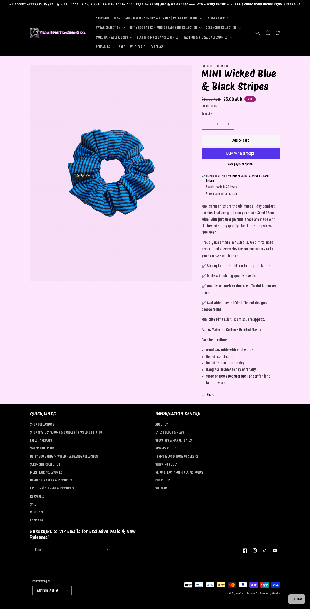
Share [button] (210, 395)
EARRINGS (36, 520)
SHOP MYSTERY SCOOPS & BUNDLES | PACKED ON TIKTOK (66, 432)
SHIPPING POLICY (166, 464)
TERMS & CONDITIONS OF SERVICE (176, 456)
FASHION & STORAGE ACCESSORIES (52, 488)
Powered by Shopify (270, 593)
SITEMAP (161, 488)
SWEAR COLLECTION (42, 448)
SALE (33, 504)
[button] (163, 18)
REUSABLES (37, 496)
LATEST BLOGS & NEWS (169, 432)
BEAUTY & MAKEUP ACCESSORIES (51, 480)
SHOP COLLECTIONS (42, 424)
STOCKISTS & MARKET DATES (173, 440)
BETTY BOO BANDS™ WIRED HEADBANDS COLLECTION (64, 456)
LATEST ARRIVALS (41, 440)
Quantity (207, 113)
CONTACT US (163, 480)
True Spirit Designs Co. (247, 593)
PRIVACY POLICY (165, 448)
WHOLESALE (37, 512)
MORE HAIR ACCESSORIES (46, 472)
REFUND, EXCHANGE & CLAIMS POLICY (179, 472)
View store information (221, 194)
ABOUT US (161, 424)
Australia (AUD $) (47, 590)
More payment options (241, 164)
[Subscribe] (107, 550)
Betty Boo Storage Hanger (238, 376)
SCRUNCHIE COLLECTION (45, 464)
